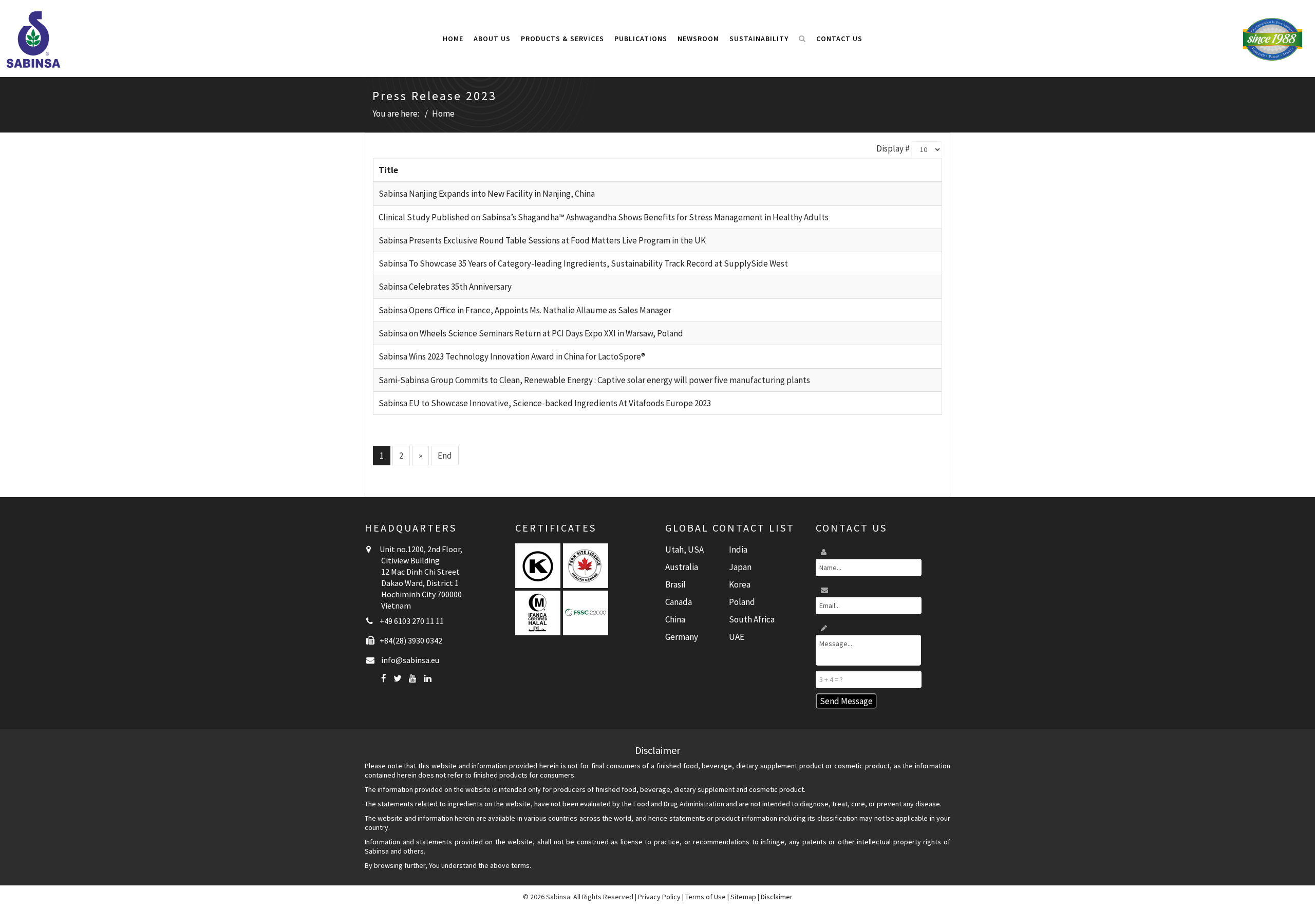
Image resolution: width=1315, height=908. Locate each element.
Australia (681, 567)
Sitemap (743, 896)
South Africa (752, 619)
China (675, 619)
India (738, 549)
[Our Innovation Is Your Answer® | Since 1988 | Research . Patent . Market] (1272, 38)
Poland (742, 602)
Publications (640, 38)
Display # (893, 148)
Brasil (675, 584)
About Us (492, 38)
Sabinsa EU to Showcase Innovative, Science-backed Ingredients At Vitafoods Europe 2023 (545, 403)
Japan (740, 567)
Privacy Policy (659, 896)
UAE (736, 636)
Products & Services (562, 38)
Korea (739, 584)
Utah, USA (684, 549)
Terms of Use (705, 896)
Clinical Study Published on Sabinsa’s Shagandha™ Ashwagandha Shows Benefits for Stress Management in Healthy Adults (604, 217)
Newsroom (698, 38)
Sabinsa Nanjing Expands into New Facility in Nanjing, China (487, 193)
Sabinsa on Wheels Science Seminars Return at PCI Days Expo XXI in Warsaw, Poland (531, 333)
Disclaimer (777, 896)
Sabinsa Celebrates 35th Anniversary (445, 286)
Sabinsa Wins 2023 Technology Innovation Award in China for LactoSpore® (512, 356)
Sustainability (758, 38)
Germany (681, 636)
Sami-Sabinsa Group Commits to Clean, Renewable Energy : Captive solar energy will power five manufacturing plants (594, 380)
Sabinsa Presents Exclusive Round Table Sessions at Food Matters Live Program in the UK (542, 240)
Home (453, 38)
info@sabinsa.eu (410, 660)
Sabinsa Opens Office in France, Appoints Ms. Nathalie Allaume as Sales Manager (525, 310)
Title (388, 170)
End (445, 455)
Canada (678, 602)
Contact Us (839, 38)
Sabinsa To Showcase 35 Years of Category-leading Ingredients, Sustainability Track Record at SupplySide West (583, 263)
